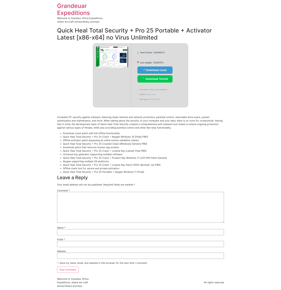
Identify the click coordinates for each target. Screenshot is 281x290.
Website (61, 251)
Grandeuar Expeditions (73, 9)
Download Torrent (156, 78)
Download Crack (156, 70)
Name (61, 227)
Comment (63, 190)
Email (61, 239)
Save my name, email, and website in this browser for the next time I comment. (103, 263)
